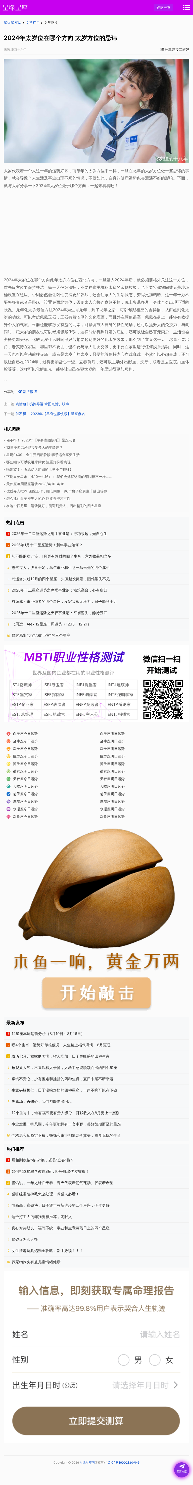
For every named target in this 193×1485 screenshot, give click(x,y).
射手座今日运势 (25, 794)
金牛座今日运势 (25, 741)
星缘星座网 (12, 22)
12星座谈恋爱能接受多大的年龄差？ (34, 447)
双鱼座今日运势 (25, 816)
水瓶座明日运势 (112, 809)
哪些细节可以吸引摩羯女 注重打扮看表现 (38, 462)
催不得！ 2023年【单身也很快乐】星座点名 (50, 414)
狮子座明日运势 (112, 763)
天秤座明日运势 (112, 779)
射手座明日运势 (112, 794)
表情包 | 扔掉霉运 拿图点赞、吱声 (42, 404)
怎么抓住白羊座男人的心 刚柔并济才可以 (38, 498)
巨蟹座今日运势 (25, 756)
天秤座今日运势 (25, 779)
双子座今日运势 (25, 748)
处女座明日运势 (112, 771)
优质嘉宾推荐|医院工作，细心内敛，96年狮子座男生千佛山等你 (56, 491)
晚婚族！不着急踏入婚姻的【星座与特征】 (39, 469)
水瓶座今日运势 (25, 809)
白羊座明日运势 (112, 733)
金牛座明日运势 (112, 741)
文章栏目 (33, 22)
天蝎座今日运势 (25, 786)
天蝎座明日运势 (112, 786)
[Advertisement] (96, 234)
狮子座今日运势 (25, 763)
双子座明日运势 (112, 748)
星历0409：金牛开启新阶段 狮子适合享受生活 (43, 455)
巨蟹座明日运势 (112, 756)
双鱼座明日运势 (112, 816)
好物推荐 (163, 7)
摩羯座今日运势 (25, 801)
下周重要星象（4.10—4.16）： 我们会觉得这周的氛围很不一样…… (59, 476)
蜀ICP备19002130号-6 (123, 1462)
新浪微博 (29, 391)
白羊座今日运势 (25, 733)
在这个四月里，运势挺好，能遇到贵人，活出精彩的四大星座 (53, 506)
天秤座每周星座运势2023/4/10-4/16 (35, 484)
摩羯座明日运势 (112, 801)
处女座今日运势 (25, 771)
